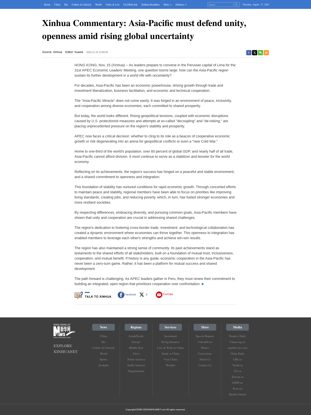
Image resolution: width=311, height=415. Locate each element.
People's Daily (237, 336)
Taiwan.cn (237, 377)
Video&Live (205, 342)
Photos (205, 348)
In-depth (104, 365)
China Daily (237, 353)
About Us (205, 359)
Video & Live (112, 4)
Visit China (170, 359)
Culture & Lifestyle (81, 4)
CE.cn (237, 371)
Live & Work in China (170, 348)
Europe (136, 342)
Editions (180, 4)
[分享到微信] (260, 52)
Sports (103, 359)
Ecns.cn (237, 388)
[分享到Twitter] (254, 52)
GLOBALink (130, 4)
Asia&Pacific (136, 336)
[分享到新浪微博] (266, 52)
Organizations (136, 371)
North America (136, 359)
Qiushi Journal (237, 394)
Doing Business (170, 342)
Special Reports (205, 336)
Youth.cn (237, 365)
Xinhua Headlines (150, 4)
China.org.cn (237, 342)
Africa (136, 353)
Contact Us (205, 365)
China (57, 4)
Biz (66, 4)
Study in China (170, 353)
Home (47, 4)
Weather (170, 365)
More (166, 4)
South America (136, 365)
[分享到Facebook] (248, 52)
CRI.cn (237, 359)
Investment (170, 336)
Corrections (205, 353)
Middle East (136, 348)
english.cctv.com (237, 348)
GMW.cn (237, 382)
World (98, 4)
